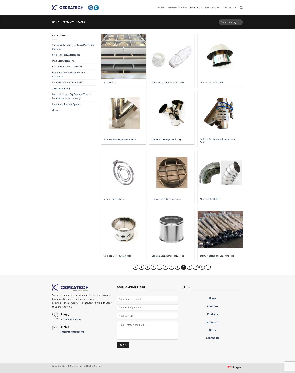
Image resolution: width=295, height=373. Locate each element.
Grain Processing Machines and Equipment (68, 74)
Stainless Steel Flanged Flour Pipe (168, 255)
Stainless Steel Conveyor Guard (166, 199)
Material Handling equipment (67, 82)
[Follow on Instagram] (90, 7)
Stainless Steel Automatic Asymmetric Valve (217, 140)
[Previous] (135, 267)
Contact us (229, 7)
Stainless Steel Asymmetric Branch (120, 139)
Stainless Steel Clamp (114, 199)
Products (196, 7)
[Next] (208, 267)
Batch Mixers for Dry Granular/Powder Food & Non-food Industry (71, 96)
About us (212, 306)
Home (161, 7)
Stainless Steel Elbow (210, 199)
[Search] (241, 7)
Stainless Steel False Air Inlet (117, 255)
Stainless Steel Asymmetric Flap (166, 139)
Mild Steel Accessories (63, 60)
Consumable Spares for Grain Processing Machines (73, 46)
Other (55, 110)
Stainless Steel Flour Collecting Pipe (217, 255)
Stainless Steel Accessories (66, 54)
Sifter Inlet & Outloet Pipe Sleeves (168, 82)
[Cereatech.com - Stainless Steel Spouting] (67, 8)
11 (202, 267)
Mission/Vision (177, 7)
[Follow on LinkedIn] (96, 7)
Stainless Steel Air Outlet (212, 82)
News (212, 330)
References (212, 7)
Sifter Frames (110, 82)
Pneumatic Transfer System (66, 104)
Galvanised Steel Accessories (67, 66)
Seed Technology (61, 88)
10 (195, 267)
